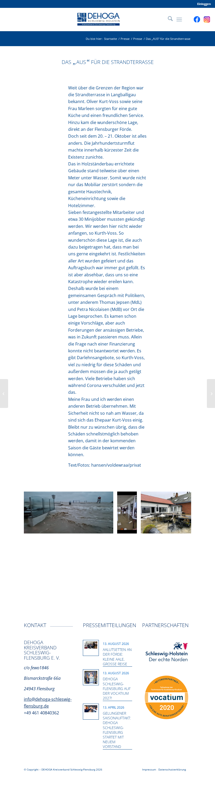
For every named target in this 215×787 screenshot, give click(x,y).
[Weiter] (179, 512)
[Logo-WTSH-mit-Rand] (166, 652)
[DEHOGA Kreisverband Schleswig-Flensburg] (107, 19)
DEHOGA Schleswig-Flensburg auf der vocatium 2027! (117, 688)
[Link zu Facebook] (197, 19)
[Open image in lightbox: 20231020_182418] (107, 528)
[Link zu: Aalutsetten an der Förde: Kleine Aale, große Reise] (90, 645)
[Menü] (179, 19)
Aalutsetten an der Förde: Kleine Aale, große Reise (117, 656)
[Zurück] (36, 512)
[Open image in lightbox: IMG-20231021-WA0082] (190, 528)
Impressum (149, 769)
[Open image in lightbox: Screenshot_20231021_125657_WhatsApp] (131, 528)
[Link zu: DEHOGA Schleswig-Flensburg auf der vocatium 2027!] (90, 677)
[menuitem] (203, 4)
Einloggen (204, 4)
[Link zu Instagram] (207, 19)
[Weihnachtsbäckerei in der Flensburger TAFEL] (211, 393)
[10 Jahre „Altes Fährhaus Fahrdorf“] (4, 393)
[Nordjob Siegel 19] (166, 697)
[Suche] (168, 19)
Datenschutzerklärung (172, 769)
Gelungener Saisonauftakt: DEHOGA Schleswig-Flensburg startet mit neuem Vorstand (117, 730)
